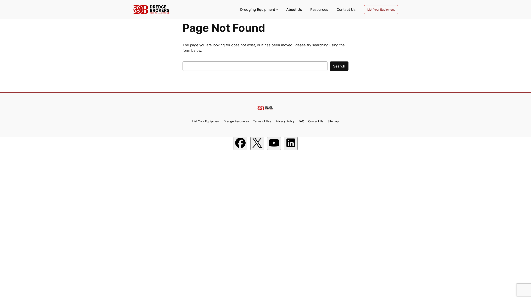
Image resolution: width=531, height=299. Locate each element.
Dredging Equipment (257, 9)
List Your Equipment (381, 9)
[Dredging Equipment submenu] (277, 10)
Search (339, 66)
